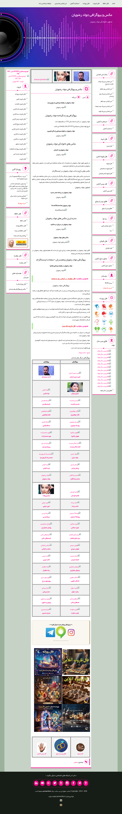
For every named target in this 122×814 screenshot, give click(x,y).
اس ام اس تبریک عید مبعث (103, 106)
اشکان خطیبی (75, 581)
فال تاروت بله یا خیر (19, 154)
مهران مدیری (46, 613)
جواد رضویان (46, 478)
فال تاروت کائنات (20, 104)
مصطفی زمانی (75, 602)
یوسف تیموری (75, 425)
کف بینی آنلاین (107, 190)
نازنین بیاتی (75, 393)
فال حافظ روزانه (21, 225)
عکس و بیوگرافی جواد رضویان (92, 14)
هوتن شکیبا (75, 436)
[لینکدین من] (36, 783)
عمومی (76, 762)
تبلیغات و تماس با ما (45, 3)
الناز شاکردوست (75, 446)
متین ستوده (75, 613)
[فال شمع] (48, 690)
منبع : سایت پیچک (84, 352)
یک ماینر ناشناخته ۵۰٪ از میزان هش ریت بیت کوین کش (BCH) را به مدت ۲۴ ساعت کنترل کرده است (18, 187)
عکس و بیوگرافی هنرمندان (17, 289)
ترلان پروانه (46, 495)
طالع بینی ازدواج (107, 208)
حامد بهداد (75, 506)
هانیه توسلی (75, 495)
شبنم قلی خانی (46, 538)
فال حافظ (106, 3)
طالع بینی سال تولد (106, 390)
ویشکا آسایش (75, 516)
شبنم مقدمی (46, 404)
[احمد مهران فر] (81, 76)
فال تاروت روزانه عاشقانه (18, 149)
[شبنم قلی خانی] (41, 80)
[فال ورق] (48, 718)
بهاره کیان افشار (75, 538)
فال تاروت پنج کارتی (19, 124)
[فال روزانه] (48, 662)
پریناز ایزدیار (46, 446)
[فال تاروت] (76, 662)
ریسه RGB (108, 283)
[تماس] (61, 783)
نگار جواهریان (75, 414)
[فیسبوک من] (73, 783)
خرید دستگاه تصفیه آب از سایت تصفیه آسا (18, 177)
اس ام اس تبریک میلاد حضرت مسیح (106, 82)
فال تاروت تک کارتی (19, 109)
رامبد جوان (75, 591)
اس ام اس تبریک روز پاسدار (106, 95)
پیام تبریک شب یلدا (20, 235)
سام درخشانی (46, 548)
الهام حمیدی (75, 559)
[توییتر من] (54, 783)
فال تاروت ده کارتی (20, 138)
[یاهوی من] (85, 783)
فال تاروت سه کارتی (19, 114)
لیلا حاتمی (46, 393)
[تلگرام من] (79, 783)
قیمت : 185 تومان (17, 76)
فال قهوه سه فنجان (106, 168)
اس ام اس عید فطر (106, 101)
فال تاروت (96, 3)
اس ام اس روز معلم (106, 88)
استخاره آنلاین (74, 3)
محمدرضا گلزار (75, 478)
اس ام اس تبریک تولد (105, 111)
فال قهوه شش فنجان (105, 173)
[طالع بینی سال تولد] (104, 369)
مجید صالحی (75, 527)
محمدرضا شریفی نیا (46, 457)
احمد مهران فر (46, 376)
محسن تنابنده (75, 404)
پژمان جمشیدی (46, 527)
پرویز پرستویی (46, 602)
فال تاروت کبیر (21, 99)
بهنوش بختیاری (75, 570)
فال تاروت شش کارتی (19, 129)
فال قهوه (109, 163)
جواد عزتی (75, 457)
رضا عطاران (46, 570)
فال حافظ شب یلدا (20, 230)
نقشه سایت (52, 796)
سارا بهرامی (46, 591)
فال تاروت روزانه (20, 94)
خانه (113, 3)
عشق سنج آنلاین (107, 265)
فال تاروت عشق (21, 144)
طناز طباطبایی (46, 414)
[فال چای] (76, 718)
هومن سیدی (75, 548)
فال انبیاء (109, 146)
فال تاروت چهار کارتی (19, 119)
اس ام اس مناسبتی (61, 3)
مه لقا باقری (46, 425)
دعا (111, 230)
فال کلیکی (109, 248)
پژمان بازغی (75, 468)
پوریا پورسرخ (46, 581)
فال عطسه (22, 262)
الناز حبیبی (46, 559)
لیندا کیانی (46, 468)
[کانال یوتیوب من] (42, 783)
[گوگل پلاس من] (48, 783)
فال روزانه (86, 3)
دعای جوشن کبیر (106, 225)
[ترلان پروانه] (62, 76)
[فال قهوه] (76, 690)
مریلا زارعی (46, 516)
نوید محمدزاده (46, 436)
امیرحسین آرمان (75, 376)
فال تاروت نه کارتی (20, 134)
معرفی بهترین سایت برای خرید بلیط (19, 197)
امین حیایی (46, 506)
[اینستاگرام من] (67, 783)
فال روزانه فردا (21, 284)
